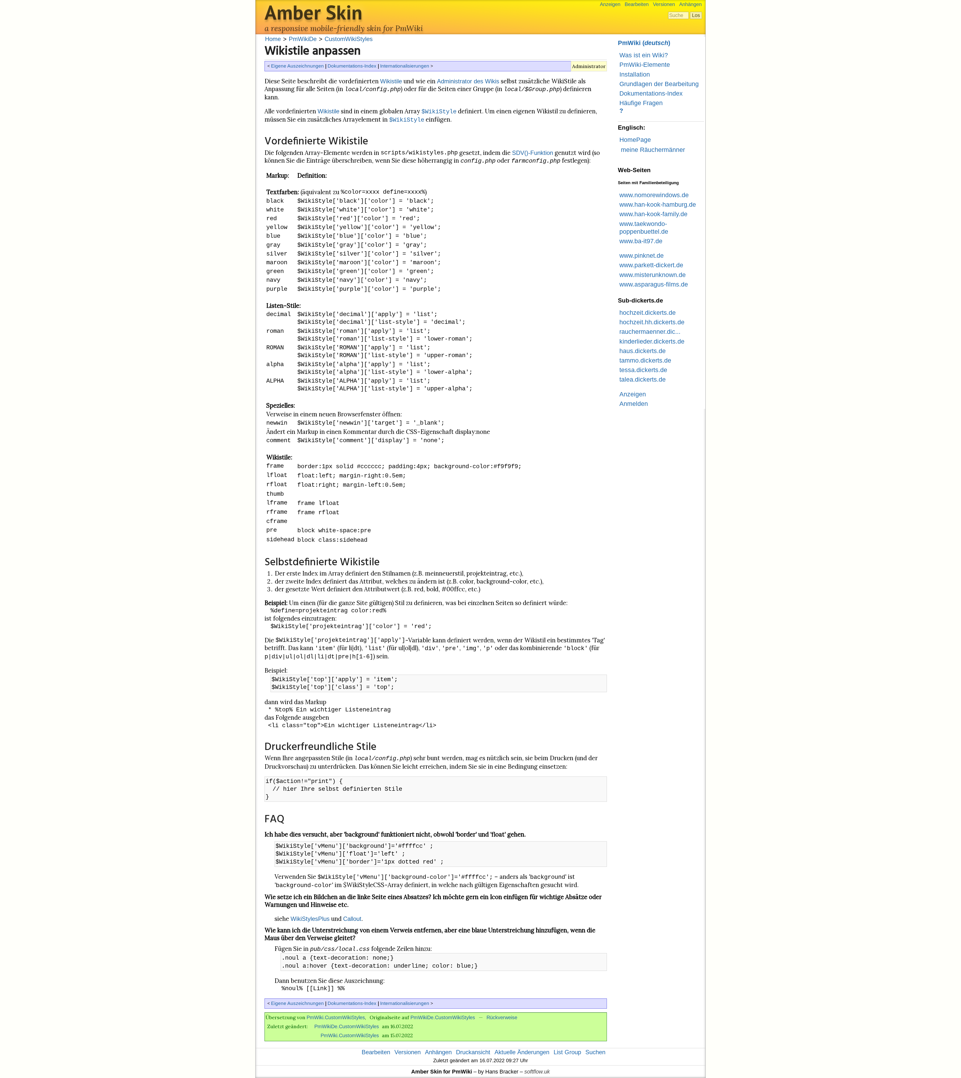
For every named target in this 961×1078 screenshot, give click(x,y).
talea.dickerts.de (642, 379)
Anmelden (633, 403)
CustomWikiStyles (349, 39)
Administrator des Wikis (468, 81)
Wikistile (391, 81)
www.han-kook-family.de (653, 213)
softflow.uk (537, 1071)
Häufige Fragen (641, 102)
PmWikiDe (303, 39)
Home (273, 39)
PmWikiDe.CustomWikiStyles (442, 1017)
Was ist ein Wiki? (643, 55)
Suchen (595, 1052)
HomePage (635, 139)
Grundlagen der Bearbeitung (659, 83)
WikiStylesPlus (310, 918)
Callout (352, 918)
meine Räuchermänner (653, 149)
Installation (634, 74)
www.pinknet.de (641, 255)
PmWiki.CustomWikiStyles (336, 1017)
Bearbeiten (637, 4)
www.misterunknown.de (652, 274)
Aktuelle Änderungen (522, 1052)
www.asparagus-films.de (653, 284)
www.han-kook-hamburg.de (657, 204)
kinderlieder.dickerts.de (651, 341)
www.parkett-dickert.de (651, 264)
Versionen (664, 4)
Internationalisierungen (404, 66)
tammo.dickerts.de (645, 360)
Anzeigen (610, 4)
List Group (567, 1052)
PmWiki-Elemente (644, 64)
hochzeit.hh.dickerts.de (651, 322)
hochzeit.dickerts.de (647, 312)
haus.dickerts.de (642, 350)
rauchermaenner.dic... (649, 331)
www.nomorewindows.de (654, 194)
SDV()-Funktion (532, 152)
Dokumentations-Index (352, 66)
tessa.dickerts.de (643, 369)
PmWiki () (644, 42)
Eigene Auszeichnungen (297, 66)
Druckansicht (473, 1052)
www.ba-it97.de (640, 240)
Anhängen (690, 4)
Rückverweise (502, 1017)
